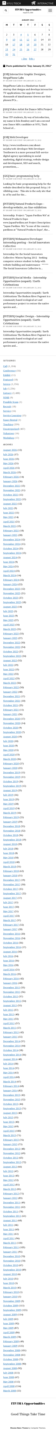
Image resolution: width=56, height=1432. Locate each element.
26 (28, 49)
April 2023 (9, 624)
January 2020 (10, 768)
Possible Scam (10, 402)
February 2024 (11, 579)
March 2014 (9, 1081)
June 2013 (8, 1122)
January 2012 (10, 1198)
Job (5, 388)
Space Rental (10, 420)
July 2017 (8, 902)
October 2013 (10, 1104)
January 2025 (10, 535)
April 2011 (9, 1238)
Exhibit (7, 375)
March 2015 (9, 1027)
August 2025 (10, 503)
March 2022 (9, 682)
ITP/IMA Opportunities (28, 9)
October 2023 (10, 597)
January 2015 (10, 1036)
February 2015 (11, 1032)
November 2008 (11, 1354)
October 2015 (10, 996)
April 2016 (9, 969)
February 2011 (11, 1247)
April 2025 (9, 521)
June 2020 (8, 745)
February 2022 (11, 687)
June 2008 (8, 1377)
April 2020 (9, 754)
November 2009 (11, 1301)
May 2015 (8, 1018)
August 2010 (10, 1274)
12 (28, 39)
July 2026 (8, 454)
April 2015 (9, 1023)
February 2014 (11, 1086)
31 (14, 54)
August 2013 (10, 1113)
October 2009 (10, 1305)
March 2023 (9, 629)
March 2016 (9, 974)
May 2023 (8, 620)
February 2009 (11, 1341)
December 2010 (11, 1256)
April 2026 (9, 467)
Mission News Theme (19, 1428)
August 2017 (10, 898)
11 (21, 39)
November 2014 (11, 1045)
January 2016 (10, 983)
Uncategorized (11, 428)
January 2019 (10, 821)
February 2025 (11, 530)
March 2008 (9, 1390)
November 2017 (11, 884)
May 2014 (8, 1072)
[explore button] (34, 3)
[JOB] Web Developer (15, 137)
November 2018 (11, 830)
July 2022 (8, 665)
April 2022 (9, 678)
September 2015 (12, 1001)
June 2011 (8, 1229)
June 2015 (8, 1014)
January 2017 (10, 929)
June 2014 (8, 1068)
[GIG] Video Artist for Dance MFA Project (27, 109)
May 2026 (8, 463)
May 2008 (8, 1381)
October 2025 (10, 494)
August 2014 (10, 1059)
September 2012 (12, 1162)
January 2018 (10, 875)
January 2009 (10, 1345)
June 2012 (8, 1175)
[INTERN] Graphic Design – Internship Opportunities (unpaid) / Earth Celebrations (26, 319)
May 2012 (8, 1180)
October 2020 (10, 727)
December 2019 (11, 772)
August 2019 (10, 790)
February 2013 (11, 1139)
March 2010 (9, 1287)
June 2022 (8, 669)
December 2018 (11, 826)
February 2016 (11, 978)
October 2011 (10, 1211)
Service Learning (12, 415)
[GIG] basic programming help (21, 176)
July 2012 (8, 1171)
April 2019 (9, 808)
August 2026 (10, 450)
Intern (6, 384)
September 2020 (12, 732)
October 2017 (10, 889)
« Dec (24, 58)
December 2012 (11, 1148)
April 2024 (9, 571)
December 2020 (11, 718)
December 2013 (11, 1095)
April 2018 (9, 862)
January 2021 (10, 714)
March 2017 (9, 920)
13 (35, 39)
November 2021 (11, 700)
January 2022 (10, 691)
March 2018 (9, 866)
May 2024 (8, 566)
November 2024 (11, 544)
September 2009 (12, 1310)
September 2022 (12, 656)
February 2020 (11, 763)
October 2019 (10, 781)
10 (14, 39)
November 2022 (11, 647)
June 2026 (8, 459)
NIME (6, 397)
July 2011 (8, 1225)
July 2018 (8, 848)
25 (21, 49)
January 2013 (10, 1144)
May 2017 (8, 911)
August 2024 (10, 557)
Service (7, 411)
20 (35, 44)
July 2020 (8, 741)
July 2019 (8, 794)
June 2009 (8, 1323)
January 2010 (10, 1296)
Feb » (32, 58)
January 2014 (10, 1090)
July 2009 (8, 1319)
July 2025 (8, 508)
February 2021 (11, 709)
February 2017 (11, 924)
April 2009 (9, 1332)
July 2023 (8, 611)
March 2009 (9, 1337)
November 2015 (11, 992)
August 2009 (10, 1314)
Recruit (7, 406)
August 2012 (10, 1166)
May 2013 (8, 1126)
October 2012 (10, 1157)
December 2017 (11, 880)
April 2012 (9, 1184)
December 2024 (11, 539)
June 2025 (8, 512)
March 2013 (9, 1135)
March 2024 (9, 575)
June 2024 (8, 562)
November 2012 (11, 1153)
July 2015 (8, 1010)
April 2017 (9, 915)
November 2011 (11, 1207)
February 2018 (11, 871)
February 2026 (11, 476)
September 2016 (12, 947)
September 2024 (12, 553)
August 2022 (10, 660)
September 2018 (12, 839)
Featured (8, 379)
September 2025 (12, 499)
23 (6, 49)
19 (28, 44)
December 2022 (11, 642)
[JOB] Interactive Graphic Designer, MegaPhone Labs (24, 75)
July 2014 (8, 1063)
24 (14, 49)
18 (21, 44)
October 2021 (10, 705)
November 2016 (11, 938)
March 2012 (9, 1189)
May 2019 (8, 803)
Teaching (8, 424)
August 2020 (10, 736)
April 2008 (9, 1386)
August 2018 (10, 844)
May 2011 (8, 1233)
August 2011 (10, 1220)
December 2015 (11, 987)
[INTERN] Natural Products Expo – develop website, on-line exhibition (24, 205)
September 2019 (12, 786)
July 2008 (8, 1372)
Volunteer (8, 433)
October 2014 (10, 1050)
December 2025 (11, 485)
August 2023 (10, 606)
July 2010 (8, 1278)
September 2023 (12, 602)
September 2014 (12, 1054)
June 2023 (8, 615)
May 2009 (8, 1328)
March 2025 (9, 526)
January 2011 (10, 1251)
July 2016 (8, 956)
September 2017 (12, 893)
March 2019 (9, 812)
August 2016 (10, 951)
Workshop (8, 437)
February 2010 (11, 1292)
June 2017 (8, 906)
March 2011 (9, 1242)
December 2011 (11, 1202)
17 (14, 44)
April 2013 (9, 1130)
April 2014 (9, 1077)
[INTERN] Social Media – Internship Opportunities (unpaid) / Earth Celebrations (24, 281)
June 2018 (8, 853)
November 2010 (11, 1260)
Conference (9, 370)
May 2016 (8, 965)
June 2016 (8, 960)
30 (6, 54)
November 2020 (11, 723)
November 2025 (11, 490)
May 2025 (8, 517)
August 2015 (10, 1005)
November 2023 (11, 593)
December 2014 (11, 1041)
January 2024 (10, 584)
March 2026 (9, 472)
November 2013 (11, 1099)
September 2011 (12, 1216)
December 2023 (11, 588)
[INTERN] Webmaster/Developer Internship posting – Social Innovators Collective (26, 242)
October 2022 (10, 651)
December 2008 (11, 1350)
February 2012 (11, 1193)
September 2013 (12, 1108)
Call (5, 366)
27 (35, 49)
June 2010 (8, 1283)
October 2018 (10, 835)
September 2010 (12, 1269)
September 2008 (12, 1363)
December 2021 (11, 696)
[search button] (6, 10)
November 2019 (11, 777)
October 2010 (10, 1265)
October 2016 (10, 942)
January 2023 (10, 638)
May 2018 (8, 857)
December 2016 (11, 933)
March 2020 (9, 759)
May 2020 (8, 750)
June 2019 (8, 799)
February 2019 (11, 817)
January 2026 (10, 481)
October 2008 (10, 1359)
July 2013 (8, 1117)
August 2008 (10, 1368)
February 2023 (11, 633)
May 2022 (8, 674)
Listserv (7, 393)
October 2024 (10, 548)
